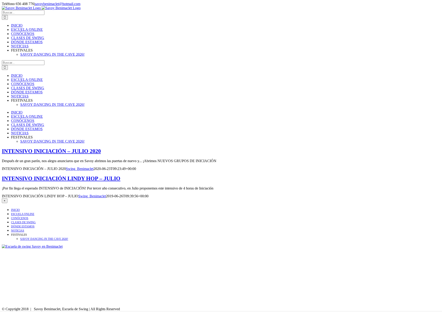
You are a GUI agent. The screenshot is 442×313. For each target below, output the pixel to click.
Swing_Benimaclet (79, 169)
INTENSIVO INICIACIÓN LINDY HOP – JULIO (61, 178)
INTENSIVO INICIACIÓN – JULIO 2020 (51, 151)
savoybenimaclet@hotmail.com (57, 4)
